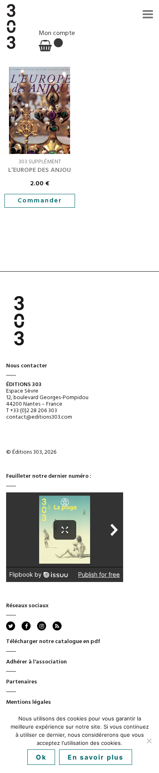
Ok (41, 757)
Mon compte (57, 33)
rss (56, 625)
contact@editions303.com (39, 417)
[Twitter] (10, 625)
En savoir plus (96, 757)
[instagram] (41, 625)
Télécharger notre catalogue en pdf (53, 641)
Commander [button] (40, 200)
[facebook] (26, 625)
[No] (149, 741)
